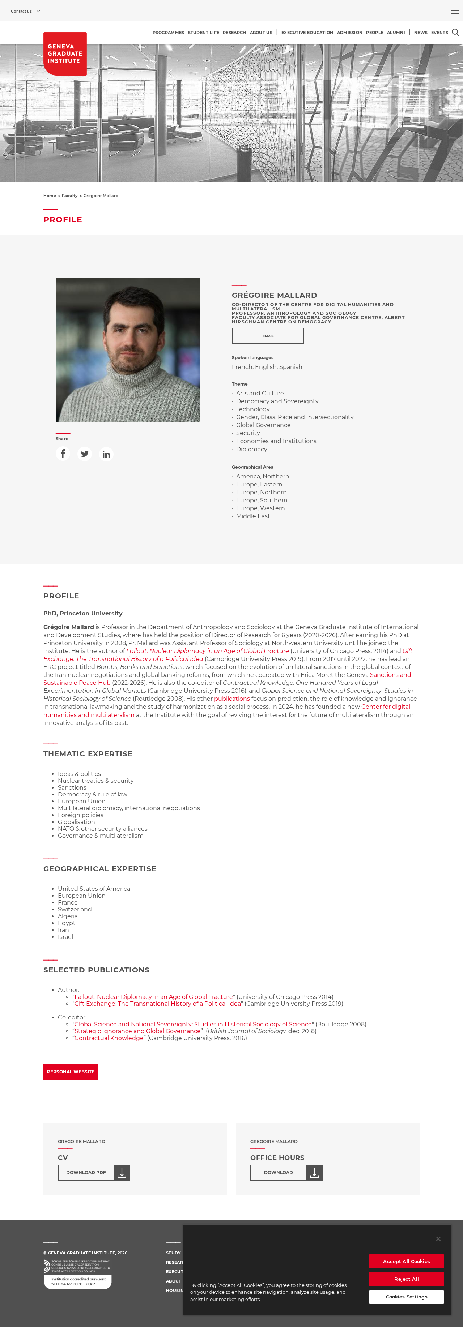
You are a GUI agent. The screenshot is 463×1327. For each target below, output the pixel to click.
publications (232, 698)
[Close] (438, 1239)
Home (49, 195)
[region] (317, 1269)
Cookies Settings (407, 1297)
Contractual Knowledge (109, 1038)
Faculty (70, 195)
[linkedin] (106, 454)
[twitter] (84, 454)
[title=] (65, 54)
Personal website (70, 1071)
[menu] (455, 11)
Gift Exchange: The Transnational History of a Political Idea (158, 1003)
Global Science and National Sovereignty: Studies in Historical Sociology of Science (193, 1024)
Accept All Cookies (406, 1261)
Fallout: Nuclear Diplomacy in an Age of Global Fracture (154, 996)
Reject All (406, 1279)
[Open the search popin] (455, 32)
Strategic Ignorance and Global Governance (138, 1031)
